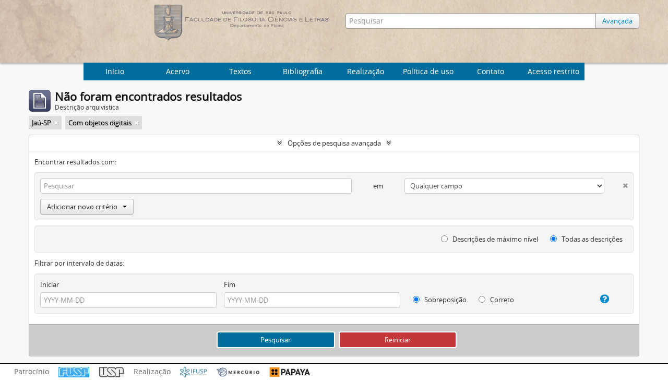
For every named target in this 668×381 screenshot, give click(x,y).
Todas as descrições (591, 239)
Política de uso (428, 71)
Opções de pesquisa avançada (334, 143)
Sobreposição (445, 299)
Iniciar (49, 284)
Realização (365, 71)
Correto (501, 299)
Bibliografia (303, 71)
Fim (229, 284)
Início (114, 71)
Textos (240, 71)
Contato (490, 71)
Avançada (617, 21)
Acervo (177, 71)
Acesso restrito (553, 71)
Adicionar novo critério (82, 206)
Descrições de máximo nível (494, 239)
